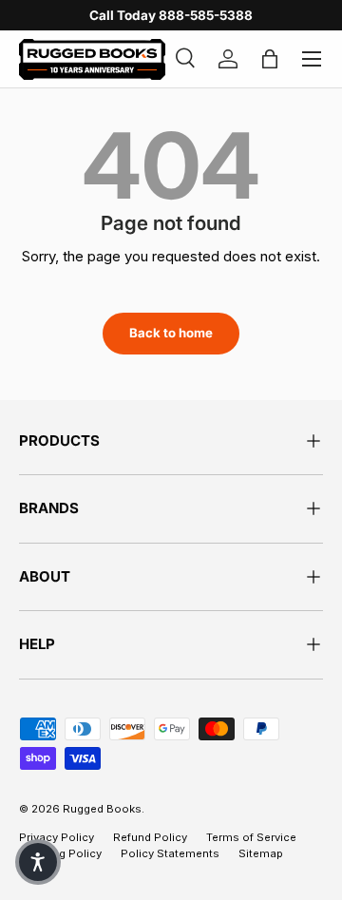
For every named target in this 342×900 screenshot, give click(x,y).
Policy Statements (170, 853)
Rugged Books (102, 808)
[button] (38, 862)
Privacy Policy (56, 837)
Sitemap (260, 853)
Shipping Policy (60, 853)
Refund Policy (150, 837)
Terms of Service (251, 837)
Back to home (171, 332)
